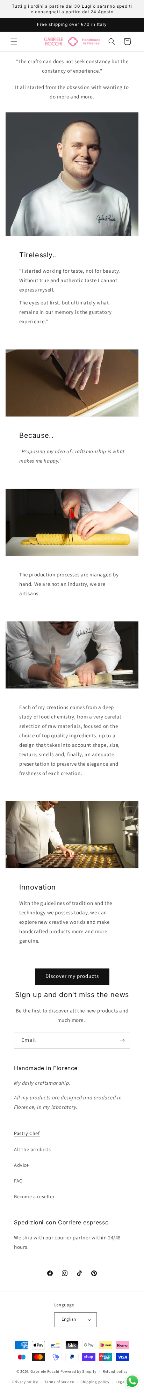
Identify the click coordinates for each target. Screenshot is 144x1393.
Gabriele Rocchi (44, 1371)
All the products (32, 1149)
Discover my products (72, 976)
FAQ (18, 1181)
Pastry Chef (27, 1133)
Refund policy (115, 1371)
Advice (21, 1165)
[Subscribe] (122, 1040)
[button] (14, 41)
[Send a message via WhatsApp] (132, 1381)
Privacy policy (25, 1382)
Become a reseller (34, 1196)
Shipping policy (94, 1382)
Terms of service (59, 1382)
